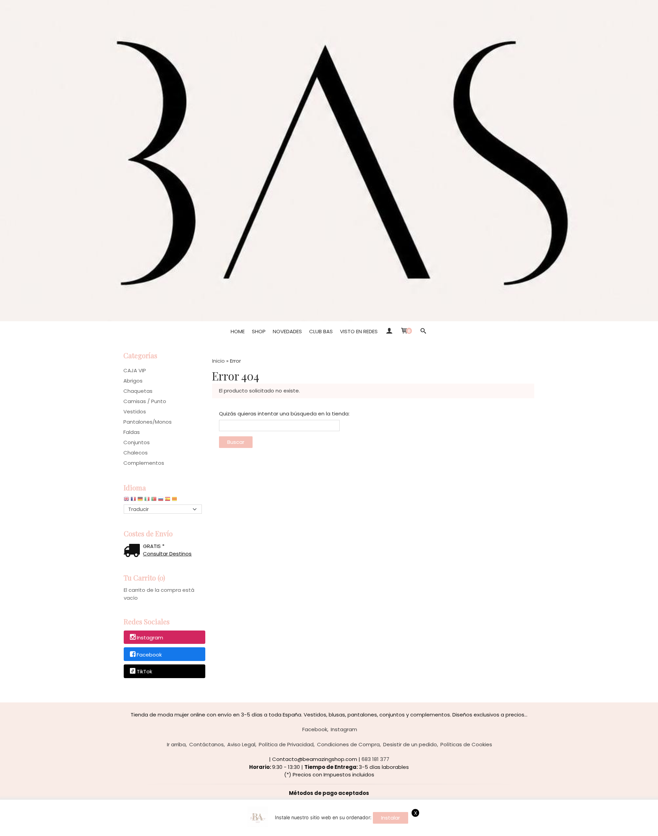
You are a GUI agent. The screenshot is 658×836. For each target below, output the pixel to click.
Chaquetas (138, 391)
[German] (140, 500)
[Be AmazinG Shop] (329, 160)
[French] (133, 500)
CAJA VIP (134, 370)
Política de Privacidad (286, 744)
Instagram (150, 637)
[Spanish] (167, 500)
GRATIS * (153, 546)
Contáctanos (206, 744)
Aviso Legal (241, 744)
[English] (126, 500)
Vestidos (134, 411)
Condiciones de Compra (348, 744)
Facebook (149, 654)
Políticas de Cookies (466, 744)
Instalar (390, 817)
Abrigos (133, 380)
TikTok (144, 671)
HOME (238, 331)
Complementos (143, 462)
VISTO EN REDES (359, 331)
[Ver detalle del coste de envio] (133, 551)
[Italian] (147, 500)
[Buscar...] (423, 331)
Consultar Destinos (167, 553)
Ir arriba (176, 744)
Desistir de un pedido (410, 744)
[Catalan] (175, 500)
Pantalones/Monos (147, 421)
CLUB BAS (321, 331)
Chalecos (135, 452)
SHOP (259, 331)
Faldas (131, 432)
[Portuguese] (154, 500)
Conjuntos (136, 442)
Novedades (287, 331)
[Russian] (160, 500)
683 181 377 (375, 759)
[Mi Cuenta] (388, 331)
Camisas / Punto (144, 401)
